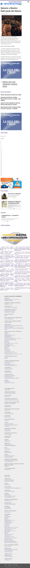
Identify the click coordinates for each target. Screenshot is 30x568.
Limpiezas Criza (8, 441)
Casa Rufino (7, 337)
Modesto (6, 348)
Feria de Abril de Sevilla (9, 413)
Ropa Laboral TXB (8, 546)
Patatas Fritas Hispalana (9, 480)
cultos (10, 82)
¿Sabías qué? (3, 212)
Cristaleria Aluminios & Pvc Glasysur (12, 399)
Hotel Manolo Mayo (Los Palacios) (11, 425)
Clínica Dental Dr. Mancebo (10, 375)
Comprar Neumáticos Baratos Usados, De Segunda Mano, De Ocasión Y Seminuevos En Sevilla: (22, 256)
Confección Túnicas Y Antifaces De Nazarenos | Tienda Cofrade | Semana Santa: (7, 247)
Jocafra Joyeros (7, 389)
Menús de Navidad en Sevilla (10, 541)
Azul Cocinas (7, 381)
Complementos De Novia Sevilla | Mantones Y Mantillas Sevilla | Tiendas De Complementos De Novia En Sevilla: (22, 284)
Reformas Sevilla (8, 508)
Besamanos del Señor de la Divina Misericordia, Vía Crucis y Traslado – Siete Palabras (11, 99)
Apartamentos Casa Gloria (10, 310)
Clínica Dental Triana (9, 376)
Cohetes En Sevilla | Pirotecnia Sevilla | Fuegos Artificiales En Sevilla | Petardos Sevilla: (22, 272)
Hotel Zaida (7, 426)
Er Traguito (7, 344)
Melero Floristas (8, 417)
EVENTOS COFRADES (4, 191)
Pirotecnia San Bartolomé (9, 491)
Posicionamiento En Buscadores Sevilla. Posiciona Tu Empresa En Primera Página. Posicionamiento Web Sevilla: (22, 265)
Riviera (6, 358)
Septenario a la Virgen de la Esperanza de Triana (14, 202)
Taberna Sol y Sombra (9, 534)
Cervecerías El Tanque (9, 338)
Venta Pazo (7, 352)
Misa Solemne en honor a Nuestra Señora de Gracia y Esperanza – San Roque (11, 107)
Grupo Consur (7, 396)
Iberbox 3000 (7, 410)
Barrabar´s (7, 332)
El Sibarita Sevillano (8, 353)
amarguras (5, 82)
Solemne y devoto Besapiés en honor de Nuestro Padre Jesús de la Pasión (10, 103)
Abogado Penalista (8, 299)
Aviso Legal (15, 564)
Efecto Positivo (7, 476)
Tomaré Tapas (7, 351)
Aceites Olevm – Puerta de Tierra (11, 307)
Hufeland (6, 304)
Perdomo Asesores (8, 322)
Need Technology (8, 434)
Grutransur (7, 420)
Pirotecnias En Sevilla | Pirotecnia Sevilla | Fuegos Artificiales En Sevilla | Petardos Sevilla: (22, 279)
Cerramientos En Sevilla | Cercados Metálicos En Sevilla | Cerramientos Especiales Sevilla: (22, 276)
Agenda (9, 564)
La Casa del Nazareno (9, 318)
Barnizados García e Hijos (10, 382)
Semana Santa (5, 14)
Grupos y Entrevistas (9, 444)
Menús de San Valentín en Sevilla (11, 542)
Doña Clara (7, 340)
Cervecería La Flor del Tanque (10, 339)
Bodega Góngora (8, 336)
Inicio (6, 564)
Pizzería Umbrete (8, 496)
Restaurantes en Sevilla (9, 540)
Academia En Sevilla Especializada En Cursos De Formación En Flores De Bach (7, 269)
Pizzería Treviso (8, 494)
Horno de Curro (8, 363)
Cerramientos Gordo (9, 368)
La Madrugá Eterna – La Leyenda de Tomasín (9, 216)
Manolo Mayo (7, 345)
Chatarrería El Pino (8, 372)
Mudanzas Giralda (8, 452)
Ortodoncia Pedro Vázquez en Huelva (12, 378)
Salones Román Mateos (9, 365)
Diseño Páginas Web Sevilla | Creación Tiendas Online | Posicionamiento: (7, 252)
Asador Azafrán (8, 516)
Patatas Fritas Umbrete (9, 481)
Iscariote (6, 357)
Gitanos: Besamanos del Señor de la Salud (11, 94)
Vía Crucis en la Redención (14, 193)
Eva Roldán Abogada (8, 300)
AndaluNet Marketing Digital (10, 393)
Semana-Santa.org (8, 551)
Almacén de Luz (8, 429)
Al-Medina (7, 515)
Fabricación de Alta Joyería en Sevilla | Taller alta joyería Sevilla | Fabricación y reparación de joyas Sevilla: (7, 279)
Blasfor (6, 315)
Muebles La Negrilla (8, 457)
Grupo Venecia (7, 361)
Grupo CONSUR (8, 507)
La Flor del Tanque (8, 529)
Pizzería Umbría (8, 497)
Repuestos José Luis (8, 500)
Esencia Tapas (7, 343)
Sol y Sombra (7, 349)
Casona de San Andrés (9, 423)
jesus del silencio (6, 84)
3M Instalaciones (8, 406)
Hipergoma (7, 466)
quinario (4, 86)
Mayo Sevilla (7, 346)
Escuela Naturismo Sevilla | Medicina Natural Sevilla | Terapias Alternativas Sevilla (7, 274)
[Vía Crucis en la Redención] (4, 199)
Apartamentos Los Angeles (10, 312)
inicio (14, 82)
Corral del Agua (8, 523)
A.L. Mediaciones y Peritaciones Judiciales (13, 488)
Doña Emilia (7, 342)
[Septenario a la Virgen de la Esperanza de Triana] (4, 207)
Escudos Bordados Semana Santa (11, 460)
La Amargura (14, 84)
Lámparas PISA (7, 430)
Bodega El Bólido (8, 335)
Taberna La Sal (7, 350)
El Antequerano (8, 559)
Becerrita (6, 333)
